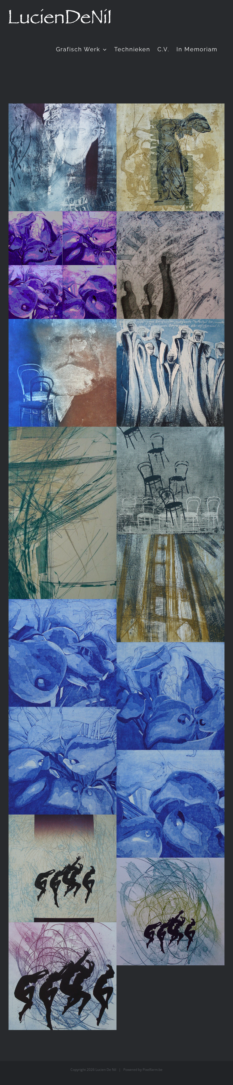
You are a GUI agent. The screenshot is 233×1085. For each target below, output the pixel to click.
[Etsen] (62, 157)
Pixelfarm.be (153, 1069)
